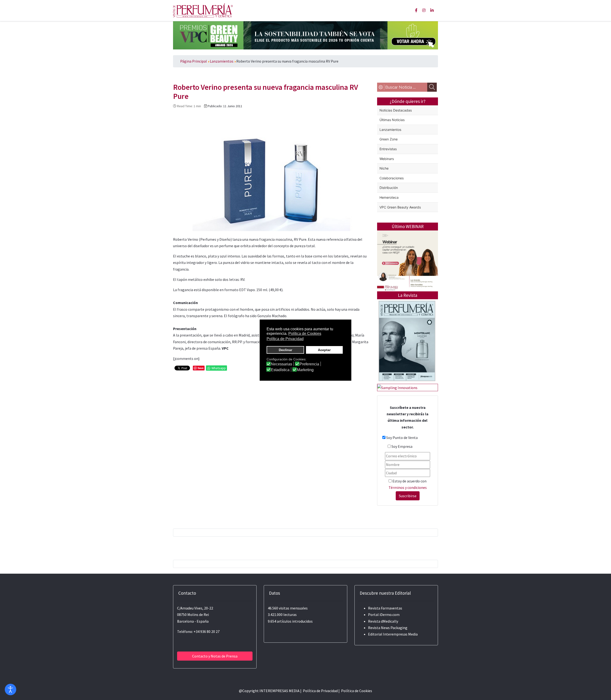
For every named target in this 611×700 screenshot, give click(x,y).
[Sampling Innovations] (397, 387)
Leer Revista (407, 360)
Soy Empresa (401, 446)
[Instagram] (424, 10)
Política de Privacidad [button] (285, 339)
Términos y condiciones (408, 487)
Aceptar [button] (324, 350)
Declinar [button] (285, 350)
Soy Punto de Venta (402, 437)
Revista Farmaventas (385, 608)
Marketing (305, 370)
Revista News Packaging (387, 627)
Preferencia (309, 364)
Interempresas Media (400, 634)
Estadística (280, 370)
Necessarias (281, 364)
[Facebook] (416, 10)
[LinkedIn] (432, 10)
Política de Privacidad (320, 690)
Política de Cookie (355, 690)
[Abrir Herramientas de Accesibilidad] (10, 689)
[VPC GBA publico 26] (305, 34)
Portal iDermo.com (384, 614)
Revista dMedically (383, 621)
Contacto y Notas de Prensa (214, 656)
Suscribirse (407, 495)
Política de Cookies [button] (304, 333)
